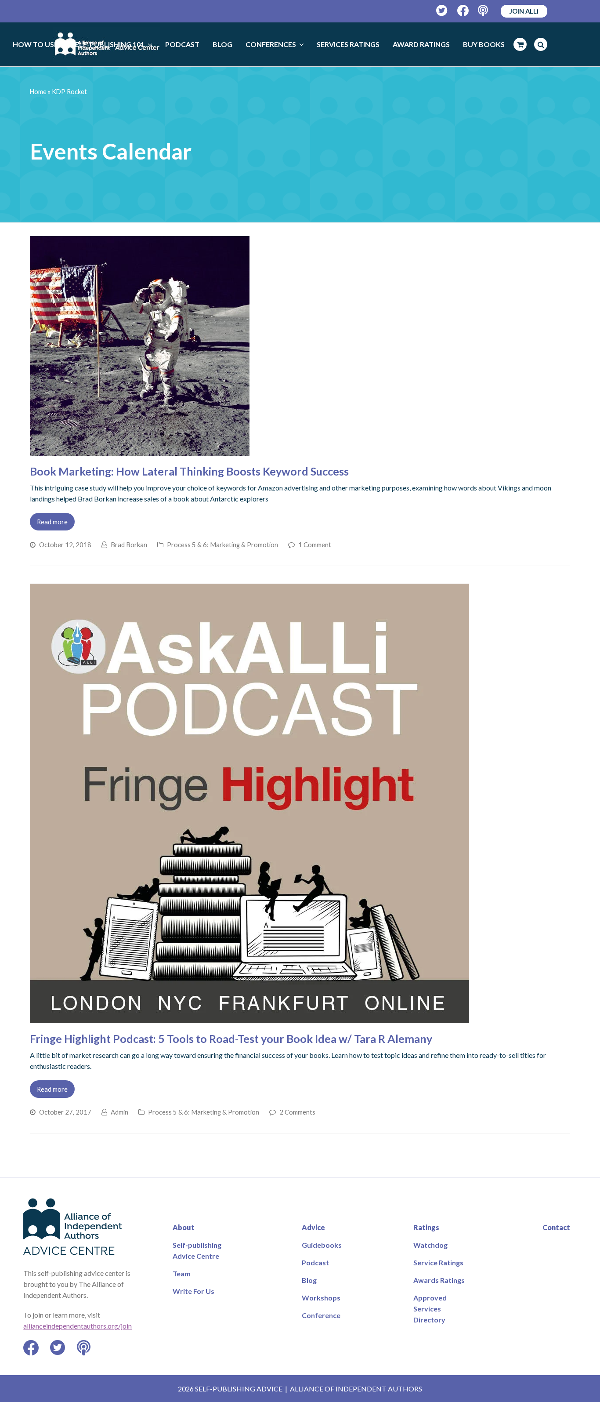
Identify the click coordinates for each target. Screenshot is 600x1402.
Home (38, 91)
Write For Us (193, 1291)
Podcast (315, 1262)
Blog (309, 1280)
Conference (321, 1315)
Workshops (321, 1297)
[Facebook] (463, 11)
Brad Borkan (129, 544)
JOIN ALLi (524, 11)
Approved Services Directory (430, 1308)
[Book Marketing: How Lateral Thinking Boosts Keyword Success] (139, 450)
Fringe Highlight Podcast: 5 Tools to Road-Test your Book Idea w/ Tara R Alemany (231, 1038)
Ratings (426, 1227)
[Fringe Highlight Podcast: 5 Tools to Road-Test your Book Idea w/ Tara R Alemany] (249, 1017)
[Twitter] (442, 11)
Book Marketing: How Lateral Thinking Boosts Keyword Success (189, 471)
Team (182, 1273)
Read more (52, 522)
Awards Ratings (439, 1280)
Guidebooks (322, 1245)
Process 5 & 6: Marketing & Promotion (222, 544)
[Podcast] (484, 11)
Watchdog (430, 1245)
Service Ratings (438, 1262)
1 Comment (314, 544)
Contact (556, 1227)
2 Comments (297, 1112)
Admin (119, 1112)
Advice (313, 1227)
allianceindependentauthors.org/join (77, 1326)
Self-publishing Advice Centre (197, 1250)
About (184, 1227)
